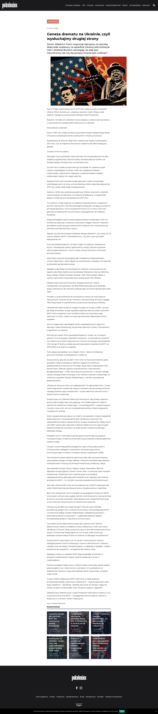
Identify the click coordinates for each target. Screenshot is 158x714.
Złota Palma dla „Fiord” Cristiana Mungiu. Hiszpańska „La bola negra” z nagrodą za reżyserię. (100, 618)
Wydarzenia (135, 5)
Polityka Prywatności (113, 697)
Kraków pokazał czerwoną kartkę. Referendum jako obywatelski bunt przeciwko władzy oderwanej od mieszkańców (101, 641)
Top (83, 5)
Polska (90, 5)
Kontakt (146, 5)
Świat (125, 5)
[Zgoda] (156, 711)
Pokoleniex (54, 629)
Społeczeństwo (113, 5)
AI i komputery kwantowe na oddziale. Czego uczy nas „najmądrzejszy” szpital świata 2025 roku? (56, 643)
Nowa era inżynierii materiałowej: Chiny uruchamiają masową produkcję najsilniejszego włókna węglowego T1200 (78, 639)
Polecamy (99, 5)
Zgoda (122, 711)
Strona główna (72, 5)
